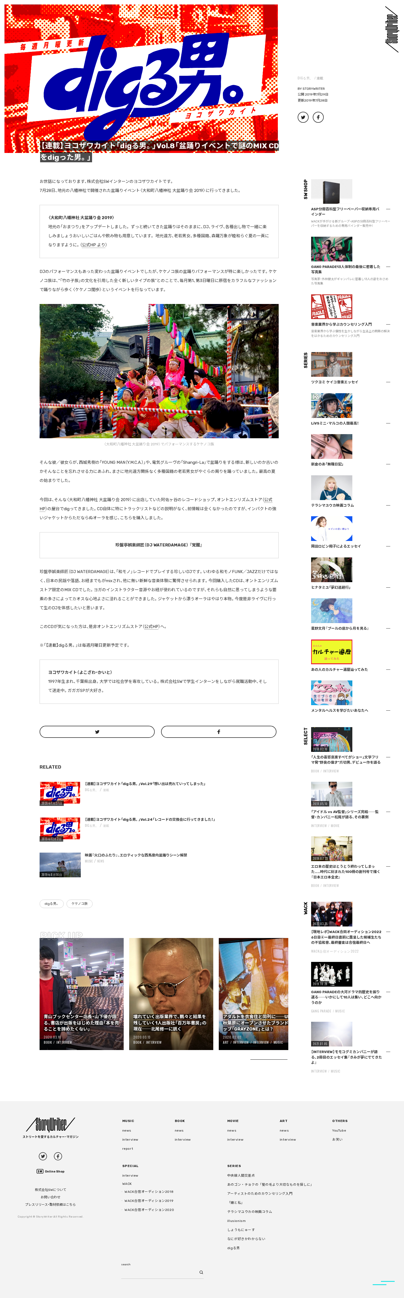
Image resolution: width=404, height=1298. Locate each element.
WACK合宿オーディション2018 (148, 1192)
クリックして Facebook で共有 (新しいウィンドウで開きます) (318, 117)
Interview (64, 1042)
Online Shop (54, 1171)
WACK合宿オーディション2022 (335, 951)
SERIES (234, 1166)
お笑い (337, 1139)
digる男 (233, 1248)
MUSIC (89, 861)
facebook (58, 1156)
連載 (320, 78)
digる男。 (305, 78)
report (127, 1149)
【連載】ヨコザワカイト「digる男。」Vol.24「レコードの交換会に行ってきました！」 (150, 819)
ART (226, 1042)
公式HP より (93, 244)
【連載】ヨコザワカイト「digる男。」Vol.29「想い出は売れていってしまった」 (145, 784)
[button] (141, 79)
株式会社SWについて (50, 1190)
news (100, 861)
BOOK (48, 1042)
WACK (127, 1184)
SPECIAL (130, 1166)
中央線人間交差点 (241, 1175)
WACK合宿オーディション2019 (148, 1201)
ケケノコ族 (79, 904)
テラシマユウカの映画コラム (249, 1212)
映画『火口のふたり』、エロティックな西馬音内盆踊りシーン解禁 (136, 855)
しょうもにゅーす (241, 1230)
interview (130, 1139)
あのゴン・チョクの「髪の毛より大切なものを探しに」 (270, 1185)
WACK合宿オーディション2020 (149, 1210)
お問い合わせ (50, 1197)
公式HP (151, 626)
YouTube (339, 1130)
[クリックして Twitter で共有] (97, 732)
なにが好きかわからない (246, 1239)
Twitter (43, 1156)
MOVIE (335, 825)
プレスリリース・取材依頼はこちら (50, 1205)
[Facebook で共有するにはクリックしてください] (218, 732)
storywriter (314, 89)
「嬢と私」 (236, 1203)
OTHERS (340, 1121)
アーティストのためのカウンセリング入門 (259, 1194)
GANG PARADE (321, 1011)
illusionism (236, 1221)
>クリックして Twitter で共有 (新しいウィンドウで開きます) (303, 117)
